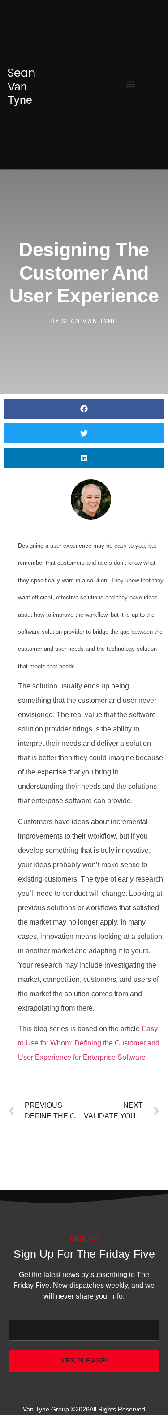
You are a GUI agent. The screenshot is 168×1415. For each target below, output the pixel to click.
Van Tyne (21, 86)
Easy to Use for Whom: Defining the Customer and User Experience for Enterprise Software (88, 1043)
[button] (131, 84)
